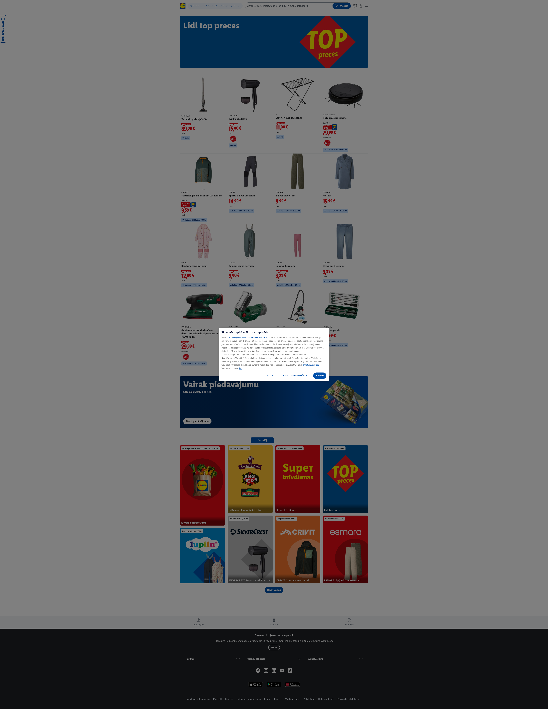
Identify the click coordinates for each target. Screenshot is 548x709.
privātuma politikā (311, 364)
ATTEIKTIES (272, 375)
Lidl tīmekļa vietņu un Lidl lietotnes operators (247, 337)
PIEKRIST (320, 375)
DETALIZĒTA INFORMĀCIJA (295, 375)
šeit (240, 368)
